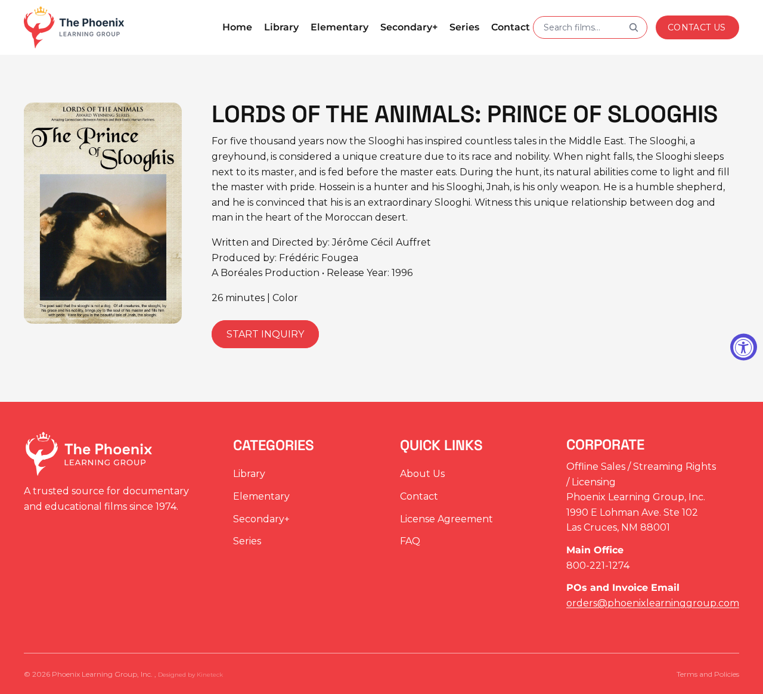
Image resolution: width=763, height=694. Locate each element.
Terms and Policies (708, 674)
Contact (419, 496)
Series (247, 541)
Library (249, 474)
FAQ (410, 541)
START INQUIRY (265, 334)
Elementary (261, 496)
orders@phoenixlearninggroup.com (652, 603)
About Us (422, 474)
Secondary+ (261, 519)
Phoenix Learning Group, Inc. (103, 674)
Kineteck (210, 674)
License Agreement (446, 519)
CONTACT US (697, 27)
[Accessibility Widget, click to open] (743, 347)
